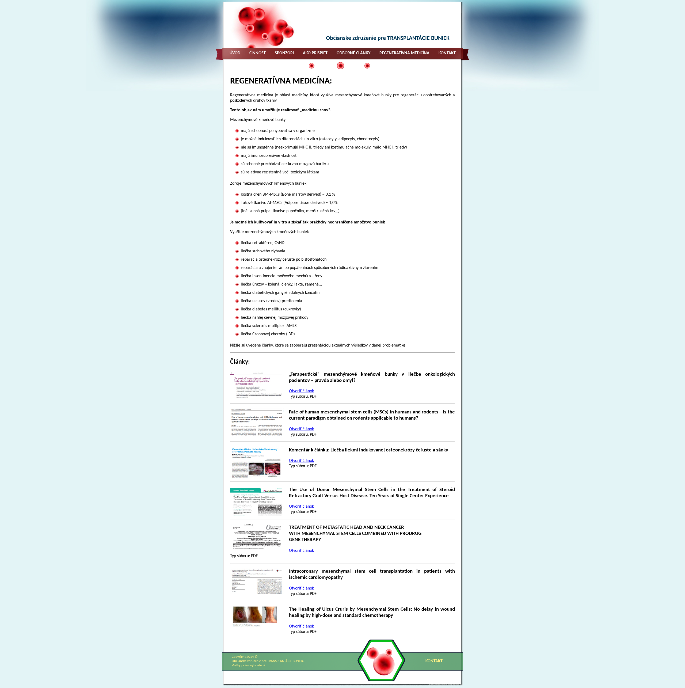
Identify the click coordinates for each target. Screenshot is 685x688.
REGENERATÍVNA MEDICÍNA (404, 53)
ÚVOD (235, 53)
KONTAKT (447, 53)
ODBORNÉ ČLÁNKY (353, 53)
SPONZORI (284, 53)
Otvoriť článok (301, 391)
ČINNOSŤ (257, 53)
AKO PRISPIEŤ (315, 53)
